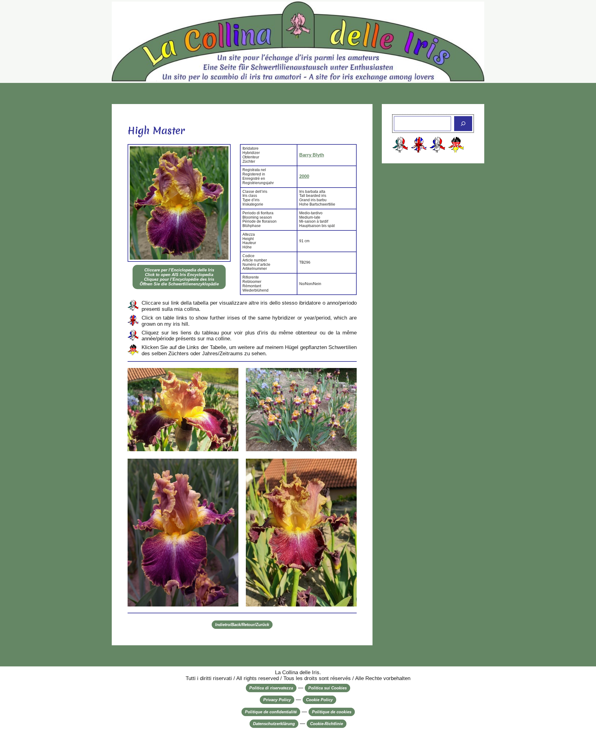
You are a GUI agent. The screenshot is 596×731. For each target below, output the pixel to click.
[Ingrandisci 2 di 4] (348, 376)
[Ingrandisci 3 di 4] (230, 467)
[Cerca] (463, 123)
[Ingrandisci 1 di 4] (230, 376)
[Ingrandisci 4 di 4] (348, 467)
